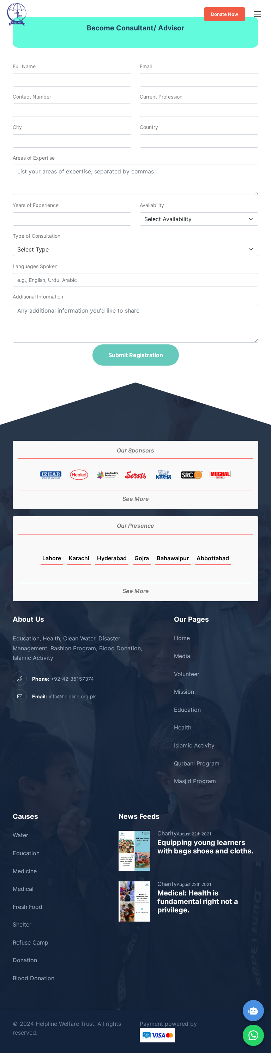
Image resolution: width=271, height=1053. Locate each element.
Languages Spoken (35, 266)
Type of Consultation (36, 236)
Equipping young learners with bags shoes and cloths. (205, 846)
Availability (152, 205)
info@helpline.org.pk (64, 696)
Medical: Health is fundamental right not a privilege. (197, 901)
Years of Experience (36, 205)
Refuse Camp (30, 942)
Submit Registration (135, 355)
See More (135, 498)
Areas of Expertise (34, 158)
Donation (25, 960)
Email (146, 66)
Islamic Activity (194, 745)
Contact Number (32, 97)
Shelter (22, 924)
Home (182, 637)
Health (182, 727)
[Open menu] (257, 14)
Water (20, 835)
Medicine (25, 871)
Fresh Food (27, 906)
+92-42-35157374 (63, 679)
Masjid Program (195, 781)
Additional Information (38, 297)
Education (187, 709)
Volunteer (186, 674)
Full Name (24, 66)
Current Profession (161, 97)
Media (182, 655)
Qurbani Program (196, 763)
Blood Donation (33, 978)
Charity (167, 833)
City (17, 127)
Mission (184, 691)
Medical (23, 888)
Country (149, 127)
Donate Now (224, 14)
